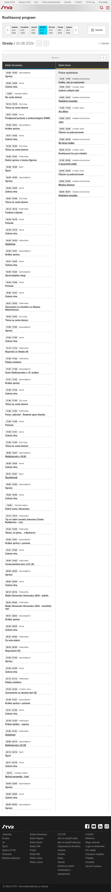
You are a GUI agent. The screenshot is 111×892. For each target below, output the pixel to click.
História (62, 850)
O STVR (62, 834)
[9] (58, 57)
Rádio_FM (35, 846)
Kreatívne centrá (66, 866)
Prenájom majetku (94, 854)
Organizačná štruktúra (69, 846)
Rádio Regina (37, 838)
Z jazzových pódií (67, 164)
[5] (55, 57)
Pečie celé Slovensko (51, 2)
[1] (52, 57)
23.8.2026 (15, 30)
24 (3, 842)
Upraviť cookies (93, 866)
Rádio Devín (36, 842)
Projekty (89, 858)
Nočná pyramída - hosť (17, 776)
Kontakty (90, 862)
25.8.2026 (34, 30)
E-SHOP (79, 2)
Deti (36, 2)
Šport (5, 846)
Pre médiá (103, 2)
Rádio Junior (36, 862)
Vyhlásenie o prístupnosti (64, 872)
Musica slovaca (67, 184)
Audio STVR (9, 2)
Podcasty (7, 854)
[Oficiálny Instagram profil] (107, 826)
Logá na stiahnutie (94, 846)
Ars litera (63, 111)
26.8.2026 (43, 30)
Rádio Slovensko (38, 834)
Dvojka (5, 838)
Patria (33, 850)
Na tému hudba (66, 143)
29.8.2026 (69, 30)
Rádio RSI (35, 854)
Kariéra (61, 854)
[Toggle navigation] (107, 8)
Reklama (89, 838)
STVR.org (90, 2)
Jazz (61, 122)
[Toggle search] (101, 8)
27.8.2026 (52, 30)
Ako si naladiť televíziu (69, 842)
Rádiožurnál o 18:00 (15, 456)
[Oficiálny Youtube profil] (94, 826)
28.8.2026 (60, 30)
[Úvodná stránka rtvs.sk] (6, 7)
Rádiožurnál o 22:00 (15, 745)
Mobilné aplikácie (11, 858)
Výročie (67, 2)
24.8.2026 (24, 30)
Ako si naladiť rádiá (67, 838)
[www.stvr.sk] (8, 827)
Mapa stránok (92, 842)
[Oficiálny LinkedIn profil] (100, 826)
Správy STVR (25, 2)
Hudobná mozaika (68, 101)
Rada (60, 858)
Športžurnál (11, 477)
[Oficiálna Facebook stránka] (87, 826)
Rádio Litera (36, 858)
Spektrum (10, 244)
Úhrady (61, 862)
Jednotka (7, 834)
